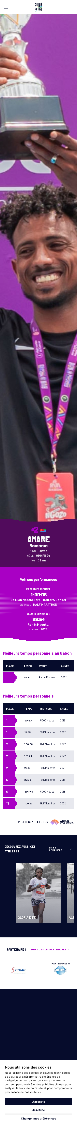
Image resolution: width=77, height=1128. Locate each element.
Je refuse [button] (38, 1110)
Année (65, 666)
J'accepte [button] (38, 1101)
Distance (46, 708)
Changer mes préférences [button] (38, 1118)
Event (43, 666)
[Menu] (6, 7)
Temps (28, 666)
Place (10, 666)
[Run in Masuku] (38, 6)
